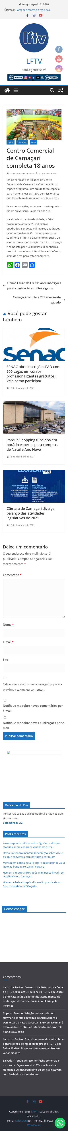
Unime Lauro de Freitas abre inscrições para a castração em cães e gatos (34, 285)
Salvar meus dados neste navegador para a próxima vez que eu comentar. (32, 687)
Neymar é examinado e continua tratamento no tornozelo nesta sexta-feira (33, 1027)
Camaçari (22, 142)
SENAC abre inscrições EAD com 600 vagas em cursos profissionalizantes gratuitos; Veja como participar (34, 373)
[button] (60, 1123)
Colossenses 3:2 (12, 822)
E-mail (8, 642)
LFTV (34, 61)
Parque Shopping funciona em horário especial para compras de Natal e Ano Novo (32, 444)
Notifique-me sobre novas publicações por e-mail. (34, 725)
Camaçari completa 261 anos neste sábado (37, 299)
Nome (8, 625)
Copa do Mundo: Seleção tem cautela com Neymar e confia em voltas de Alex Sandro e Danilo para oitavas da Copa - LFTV (30, 1018)
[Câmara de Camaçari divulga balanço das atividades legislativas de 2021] (34, 472)
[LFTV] (7, 90)
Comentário (12, 575)
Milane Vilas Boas (47, 173)
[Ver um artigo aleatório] (60, 90)
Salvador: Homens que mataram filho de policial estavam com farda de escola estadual (32, 1069)
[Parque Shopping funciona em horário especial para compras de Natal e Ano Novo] (34, 404)
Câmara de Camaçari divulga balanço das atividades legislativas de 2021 (31, 513)
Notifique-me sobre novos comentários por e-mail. (33, 708)
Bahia (10, 142)
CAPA (33, 142)
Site (5, 660)
